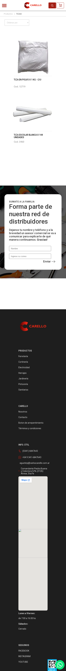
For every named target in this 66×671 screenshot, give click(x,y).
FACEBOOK (23, 651)
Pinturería (23, 384)
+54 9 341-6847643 (31, 457)
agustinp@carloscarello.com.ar (35, 463)
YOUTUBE (23, 662)
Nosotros (22, 411)
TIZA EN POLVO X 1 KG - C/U (27, 79)
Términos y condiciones (29, 428)
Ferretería (23, 356)
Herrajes (22, 373)
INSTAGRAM (24, 656)
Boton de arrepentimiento (30, 423)
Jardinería (23, 378)
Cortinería (23, 362)
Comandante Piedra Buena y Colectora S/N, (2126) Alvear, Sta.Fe (34, 471)
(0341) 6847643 (30, 451)
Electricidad (24, 367)
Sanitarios (23, 389)
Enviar (47, 261)
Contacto (22, 417)
